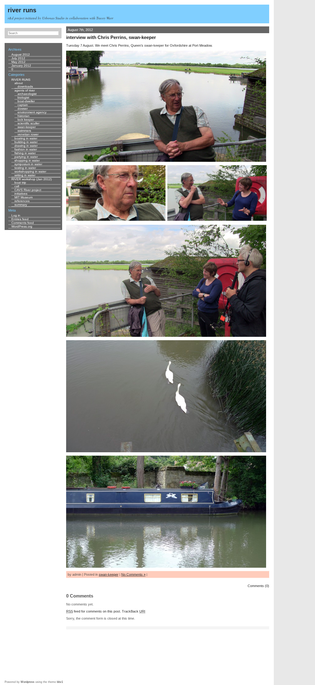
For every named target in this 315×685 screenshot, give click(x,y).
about (18, 83)
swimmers (24, 130)
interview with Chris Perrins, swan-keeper (111, 37)
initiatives (20, 193)
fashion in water (25, 149)
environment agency (32, 112)
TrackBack (133, 611)
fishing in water (25, 153)
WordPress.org (21, 226)
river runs (22, 10)
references (22, 201)
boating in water (25, 138)
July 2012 (18, 58)
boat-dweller (26, 101)
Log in (15, 215)
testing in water (25, 167)
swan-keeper (108, 574)
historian (24, 116)
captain (23, 105)
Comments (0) (258, 586)
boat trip (20, 182)
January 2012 (21, 65)
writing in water (24, 175)
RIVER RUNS (20, 79)
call (16, 186)
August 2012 (20, 54)
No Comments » (133, 574)
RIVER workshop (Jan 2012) (31, 179)
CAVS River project (27, 190)
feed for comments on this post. (93, 611)
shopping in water (27, 160)
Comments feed (22, 222)
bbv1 (60, 681)
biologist (23, 97)
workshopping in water (30, 171)
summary (20, 204)
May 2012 (18, 62)
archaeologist (27, 93)
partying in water (26, 156)
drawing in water (26, 145)
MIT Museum (23, 197)
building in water (26, 142)
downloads (25, 86)
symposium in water (28, 164)
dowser (23, 108)
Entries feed (20, 219)
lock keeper (26, 119)
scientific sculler (28, 123)
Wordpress (27, 681)
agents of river (24, 90)
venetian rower (28, 134)
